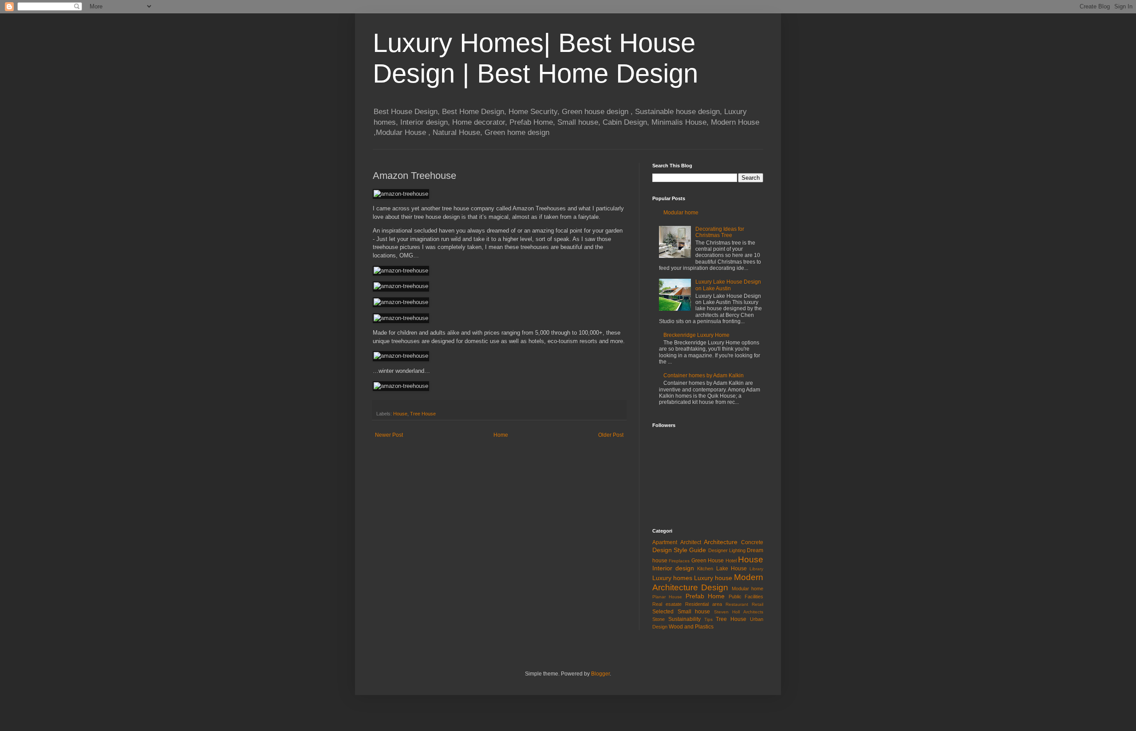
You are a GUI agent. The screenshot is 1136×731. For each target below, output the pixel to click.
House (400, 413)
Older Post (610, 435)
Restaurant (737, 604)
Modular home (680, 212)
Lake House (731, 568)
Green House (707, 560)
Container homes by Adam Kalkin (703, 375)
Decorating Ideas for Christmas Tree (719, 232)
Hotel (731, 560)
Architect (690, 542)
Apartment (664, 542)
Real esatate (667, 604)
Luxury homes (672, 577)
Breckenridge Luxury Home (696, 335)
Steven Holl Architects (738, 611)
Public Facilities (746, 596)
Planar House (667, 596)
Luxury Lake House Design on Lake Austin (728, 285)
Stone (658, 619)
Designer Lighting (727, 550)
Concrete (752, 542)
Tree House (423, 413)
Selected (663, 612)
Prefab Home (705, 596)
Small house (694, 612)
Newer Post (389, 435)
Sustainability (684, 619)
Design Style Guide (679, 549)
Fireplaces (679, 560)
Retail (757, 604)
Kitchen (705, 568)
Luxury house (713, 577)
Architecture (721, 541)
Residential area (703, 604)
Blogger (600, 674)
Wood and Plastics (691, 627)
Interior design (673, 568)
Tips (708, 619)
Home (500, 435)
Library (756, 568)
